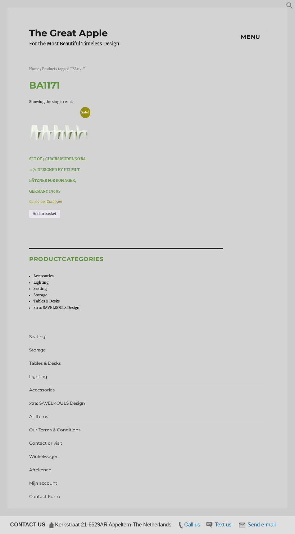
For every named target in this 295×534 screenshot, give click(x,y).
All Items (38, 416)
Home (34, 69)
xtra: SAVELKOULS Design (56, 307)
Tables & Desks (46, 301)
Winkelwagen (44, 456)
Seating (40, 288)
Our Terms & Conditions (55, 429)
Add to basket (44, 213)
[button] (289, 7)
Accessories (43, 276)
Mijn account (43, 483)
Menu (250, 36)
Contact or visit (45, 443)
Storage (40, 295)
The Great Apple (68, 33)
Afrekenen (40, 469)
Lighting (41, 282)
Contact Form (44, 496)
